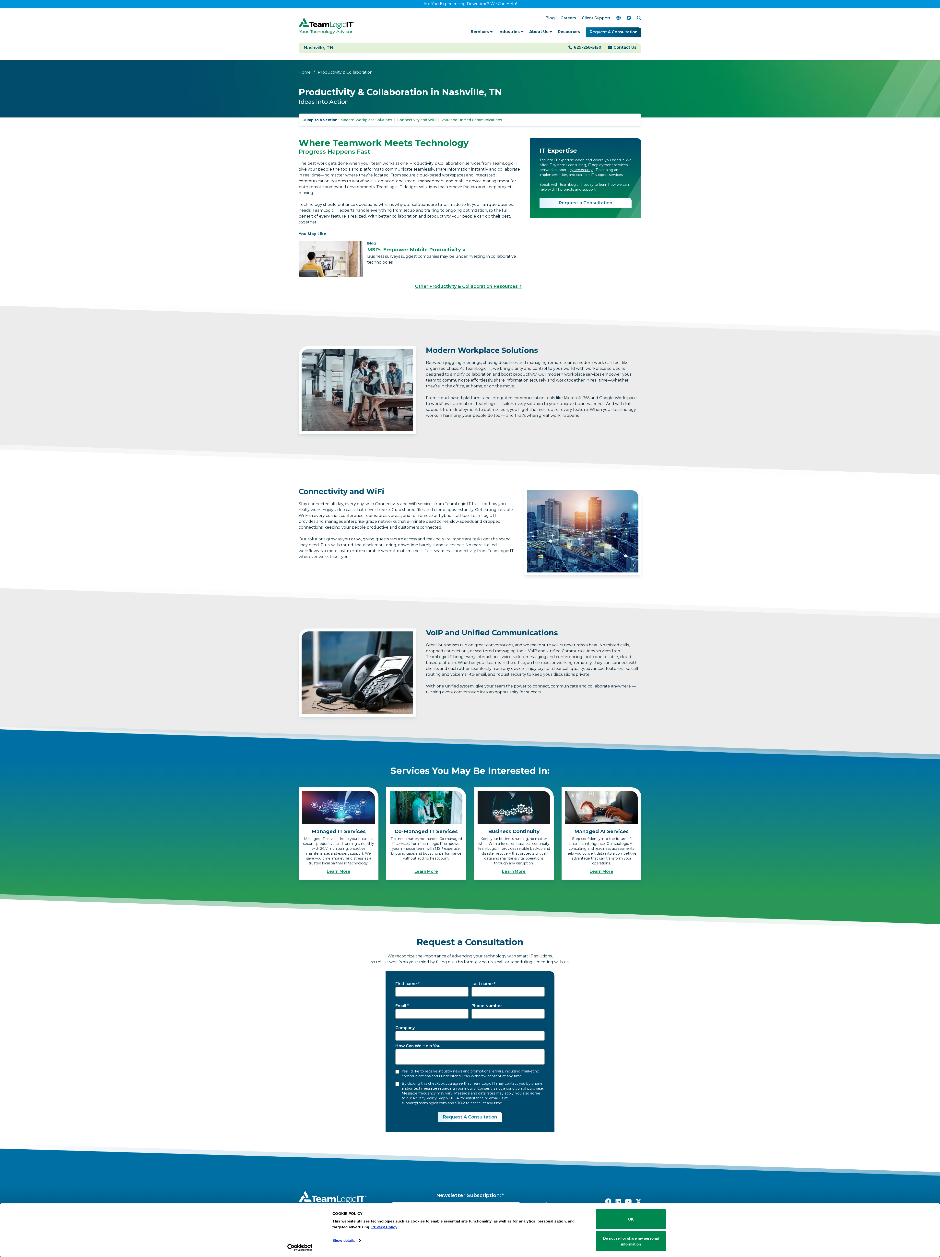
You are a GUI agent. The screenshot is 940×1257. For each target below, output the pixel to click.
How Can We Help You (417, 1046)
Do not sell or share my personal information (631, 1241)
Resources (569, 31)
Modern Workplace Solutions (366, 120)
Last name (482, 983)
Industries (509, 31)
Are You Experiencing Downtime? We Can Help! (470, 3)
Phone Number (486, 1005)
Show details (343, 1240)
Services (480, 31)
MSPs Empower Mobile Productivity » (416, 250)
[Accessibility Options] (629, 18)
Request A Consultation (613, 32)
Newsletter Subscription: (468, 1195)
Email (400, 1005)
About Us (539, 31)
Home (305, 72)
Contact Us (624, 47)
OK (631, 1219)
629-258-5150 (587, 47)
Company (405, 1027)
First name (406, 983)
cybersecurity (581, 170)
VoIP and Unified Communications (471, 120)
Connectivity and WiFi (416, 120)
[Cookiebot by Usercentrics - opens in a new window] (300, 1247)
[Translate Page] (618, 18)
